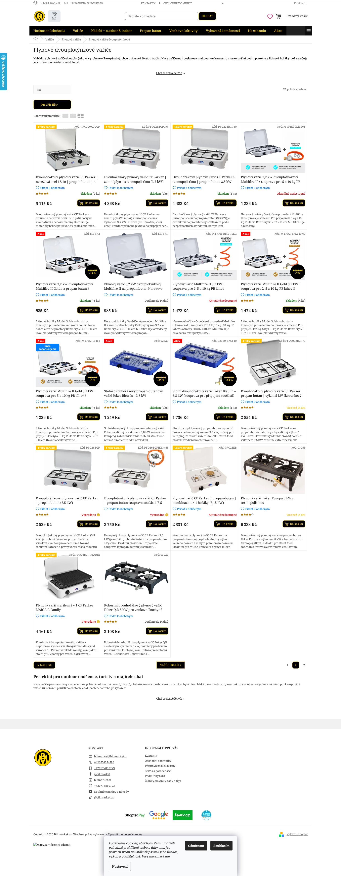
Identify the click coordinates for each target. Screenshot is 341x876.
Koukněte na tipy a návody (111, 791)
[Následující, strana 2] (295, 665)
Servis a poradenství (158, 771)
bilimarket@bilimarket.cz (110, 756)
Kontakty (148, 3)
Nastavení (120, 866)
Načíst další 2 (171, 665)
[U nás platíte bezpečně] (135, 815)
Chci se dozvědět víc (169, 73)
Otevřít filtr (50, 104)
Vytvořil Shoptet (297, 834)
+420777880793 (104, 768)
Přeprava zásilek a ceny (160, 766)
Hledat (207, 16)
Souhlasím (221, 846)
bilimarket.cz (102, 780)
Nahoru (46, 665)
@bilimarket (102, 774)
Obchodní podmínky (177, 3)
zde (167, 856)
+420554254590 (104, 762)
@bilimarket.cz (104, 797)
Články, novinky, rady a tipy (163, 781)
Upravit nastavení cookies (125, 834)
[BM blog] (54, 16)
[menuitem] (49, 30)
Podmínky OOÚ (155, 776)
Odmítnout (196, 846)
